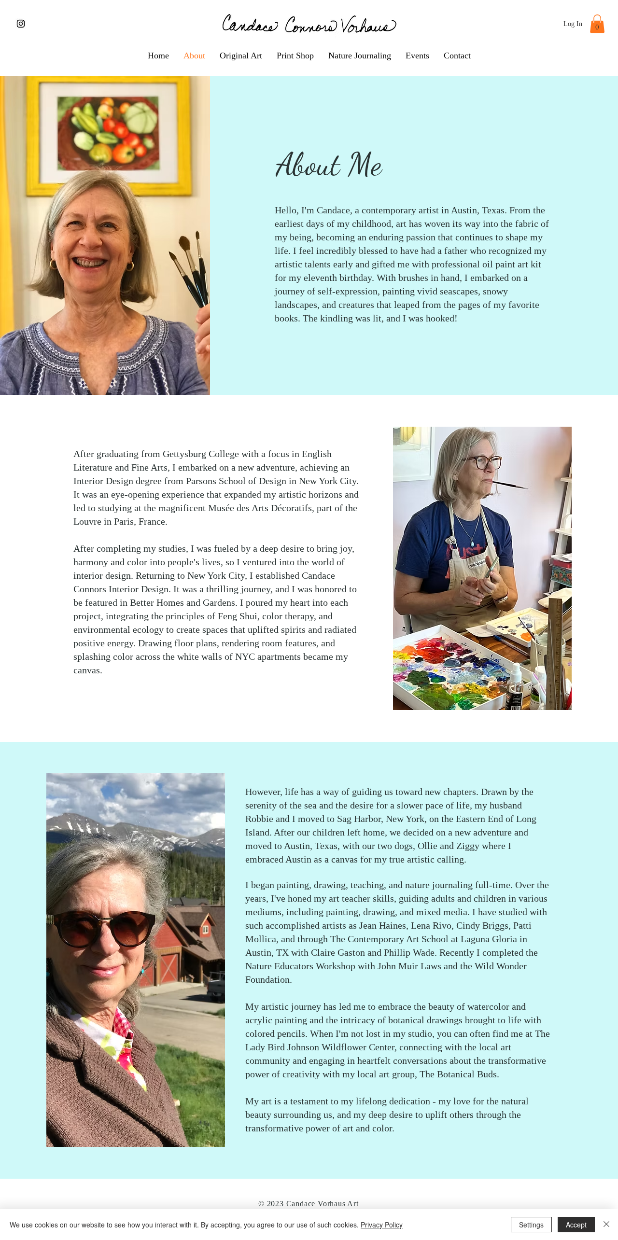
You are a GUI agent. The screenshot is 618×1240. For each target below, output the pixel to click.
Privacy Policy (382, 1224)
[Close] (606, 1224)
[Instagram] (20, 23)
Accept (576, 1224)
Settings (531, 1224)
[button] (597, 23)
